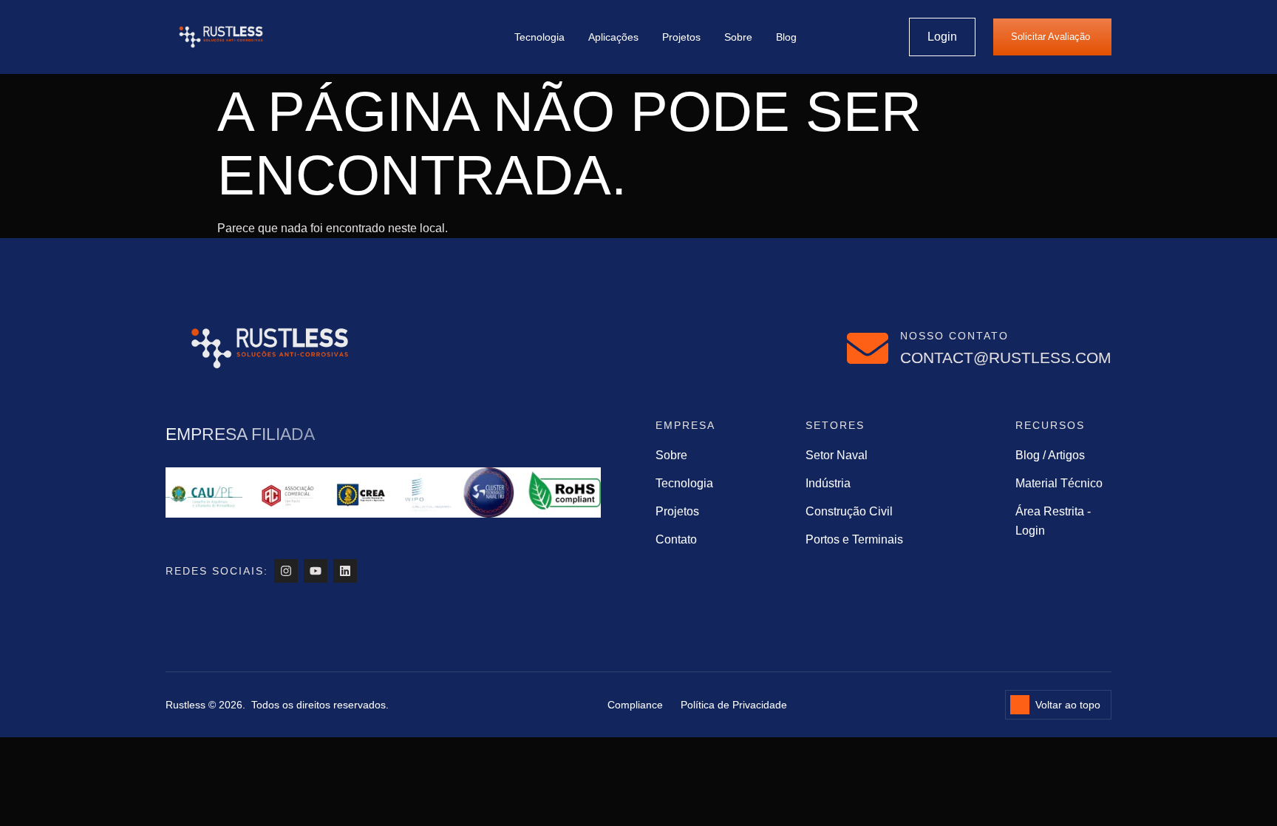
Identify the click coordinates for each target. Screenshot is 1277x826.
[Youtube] (315, 571)
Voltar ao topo (1067, 705)
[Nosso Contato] (867, 348)
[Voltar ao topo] (1019, 704)
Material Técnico (1059, 483)
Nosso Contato (954, 336)
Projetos (681, 37)
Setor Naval (837, 455)
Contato (676, 539)
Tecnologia (539, 37)
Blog (786, 37)
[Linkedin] (345, 571)
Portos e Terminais (854, 539)
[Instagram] (286, 571)
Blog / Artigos (1050, 455)
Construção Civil (849, 511)
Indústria (828, 483)
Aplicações (613, 37)
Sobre (738, 37)
